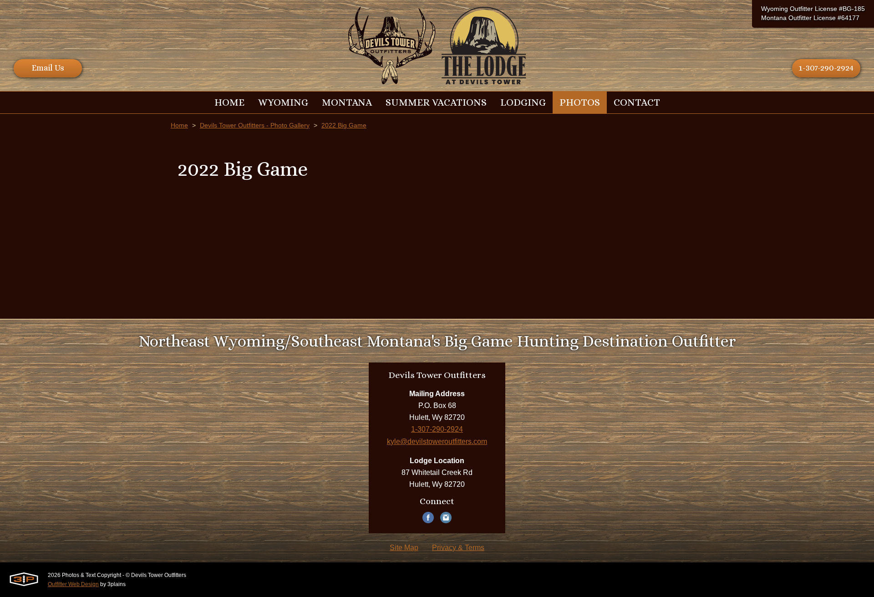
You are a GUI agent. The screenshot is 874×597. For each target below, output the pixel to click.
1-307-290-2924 (826, 67)
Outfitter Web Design (73, 584)
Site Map (404, 547)
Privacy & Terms (458, 547)
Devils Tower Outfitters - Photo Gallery (255, 125)
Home (179, 125)
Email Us (48, 67)
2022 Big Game (343, 125)
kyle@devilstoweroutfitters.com (437, 441)
